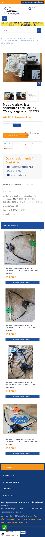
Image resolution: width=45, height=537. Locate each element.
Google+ (30, 144)
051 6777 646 (8, 519)
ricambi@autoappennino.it (21, 166)
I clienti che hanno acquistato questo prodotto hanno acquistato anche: (7, 89)
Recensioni (7, 191)
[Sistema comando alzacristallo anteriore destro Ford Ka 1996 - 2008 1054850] (22, 305)
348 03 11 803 (36, 519)
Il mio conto (8, 495)
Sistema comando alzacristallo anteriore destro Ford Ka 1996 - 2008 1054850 (20, 327)
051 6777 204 (21, 519)
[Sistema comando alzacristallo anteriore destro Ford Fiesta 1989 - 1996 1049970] (22, 248)
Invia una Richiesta (17, 175)
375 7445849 (15, 171)
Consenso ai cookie (10, 535)
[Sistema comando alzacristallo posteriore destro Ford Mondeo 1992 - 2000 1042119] (22, 362)
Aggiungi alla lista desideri (32, 134)
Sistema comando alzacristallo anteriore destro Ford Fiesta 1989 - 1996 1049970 (22, 270)
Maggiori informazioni (12, 184)
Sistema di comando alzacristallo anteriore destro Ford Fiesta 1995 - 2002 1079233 (22, 441)
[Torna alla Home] (1, 38)
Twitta (8, 144)
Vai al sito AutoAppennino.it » (32, 2)
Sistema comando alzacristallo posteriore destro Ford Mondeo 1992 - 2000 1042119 (21, 384)
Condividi (18, 144)
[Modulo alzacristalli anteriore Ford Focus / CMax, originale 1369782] (9, 96)
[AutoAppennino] (11, 10)
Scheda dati (31, 184)
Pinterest (9, 149)
